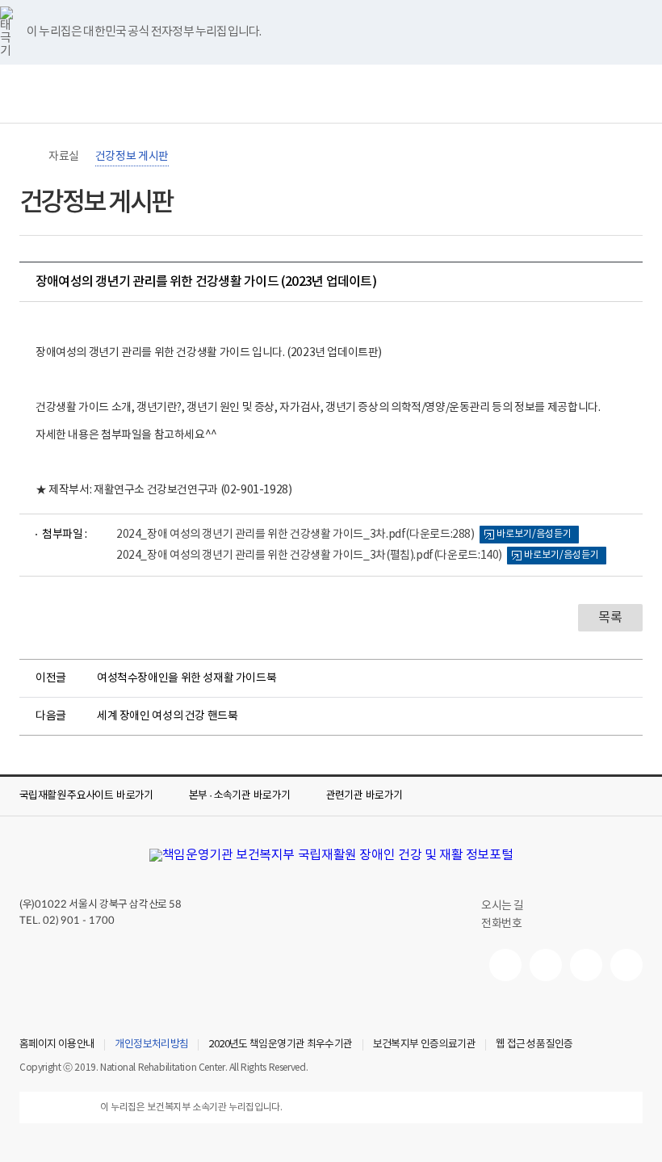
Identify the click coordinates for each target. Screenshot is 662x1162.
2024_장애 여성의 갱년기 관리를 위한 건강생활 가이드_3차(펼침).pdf (309, 555)
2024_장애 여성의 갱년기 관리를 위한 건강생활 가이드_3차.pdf (295, 534)
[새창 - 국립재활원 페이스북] (626, 965)
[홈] (27, 157)
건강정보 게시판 (132, 156)
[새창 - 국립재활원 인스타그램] (586, 965)
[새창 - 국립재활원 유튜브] (505, 965)
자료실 (63, 156)
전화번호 (501, 923)
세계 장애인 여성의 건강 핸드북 (167, 716)
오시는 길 (502, 906)
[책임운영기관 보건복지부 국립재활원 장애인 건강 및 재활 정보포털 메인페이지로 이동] (331, 855)
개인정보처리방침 (151, 1045)
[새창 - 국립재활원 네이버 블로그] (546, 965)
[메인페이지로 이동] (331, 93)
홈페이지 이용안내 (56, 1045)
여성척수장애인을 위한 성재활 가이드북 (186, 678)
